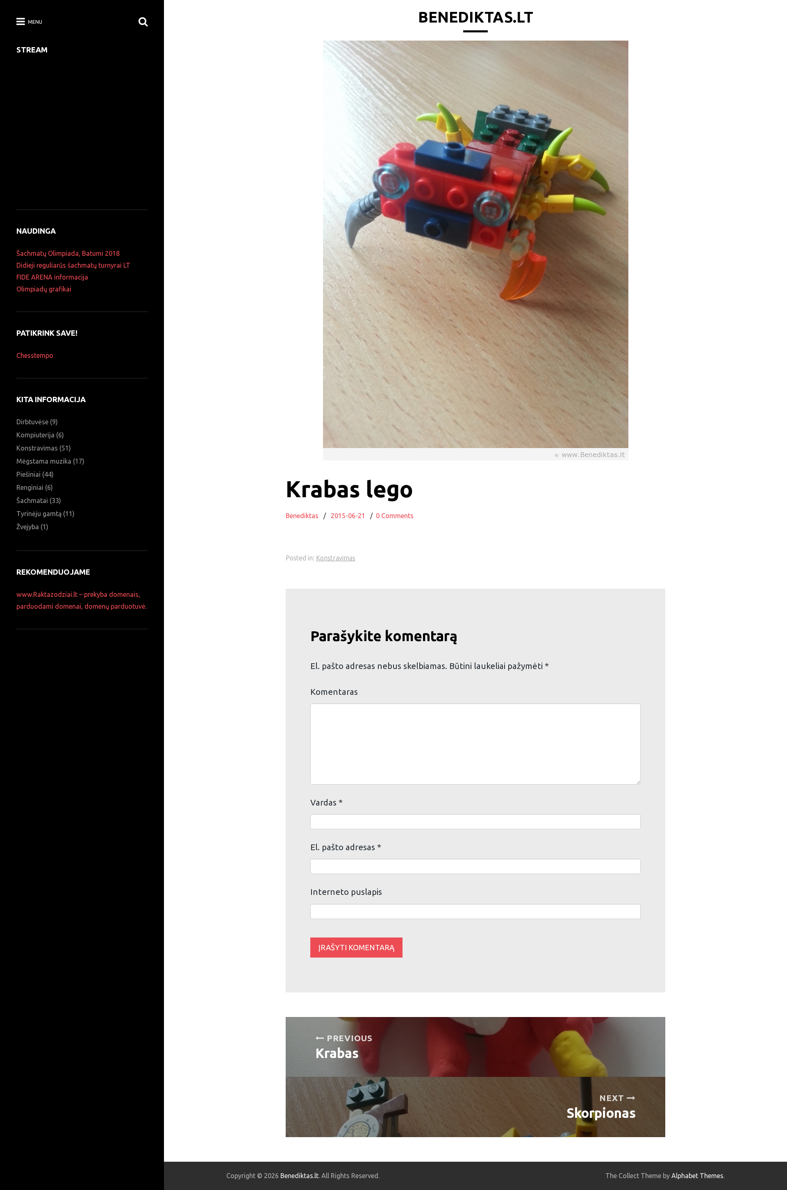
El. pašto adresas (345, 847)
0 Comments (395, 515)
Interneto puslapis (346, 891)
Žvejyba (27, 526)
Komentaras (334, 691)
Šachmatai (32, 500)
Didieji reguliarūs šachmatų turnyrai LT (73, 265)
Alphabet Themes (697, 1175)
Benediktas (302, 515)
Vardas (326, 802)
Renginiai (29, 487)
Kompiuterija (35, 435)
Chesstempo (34, 355)
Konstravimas (335, 558)
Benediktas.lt (475, 17)
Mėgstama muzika (43, 461)
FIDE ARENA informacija (52, 277)
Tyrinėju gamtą (38, 513)
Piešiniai (28, 474)
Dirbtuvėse (32, 421)
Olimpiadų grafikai (43, 289)
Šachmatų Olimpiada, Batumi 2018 (68, 253)
